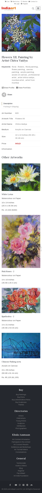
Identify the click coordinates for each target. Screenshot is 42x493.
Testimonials (21, 463)
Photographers (21, 428)
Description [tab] (7, 103)
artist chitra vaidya (26, 77)
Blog (21, 468)
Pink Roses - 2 (8, 271)
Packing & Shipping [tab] (11, 107)
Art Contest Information (21, 439)
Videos (24, 466)
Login (18, 4)
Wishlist (24, 1)
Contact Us (33, 1)
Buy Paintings (21, 394)
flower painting (18, 69)
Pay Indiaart (21, 473)
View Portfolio (24, 88)
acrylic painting (27, 72)
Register (25, 4)
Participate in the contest (21, 442)
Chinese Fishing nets (11, 362)
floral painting (32, 67)
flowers (21, 67)
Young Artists (21, 421)
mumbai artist (18, 80)
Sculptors (21, 423)
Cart (7, 1)
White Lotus (7, 194)
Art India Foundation (21, 476)
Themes (21, 405)
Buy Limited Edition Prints (21, 400)
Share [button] (8, 95)
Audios (18, 466)
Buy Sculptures (21, 402)
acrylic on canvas (19, 75)
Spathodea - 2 (8, 316)
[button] (33, 9)
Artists (21, 416)
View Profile (9, 88)
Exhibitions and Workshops (21, 447)
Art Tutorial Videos (21, 449)
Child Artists (21, 418)
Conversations (21, 452)
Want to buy (15, 1)
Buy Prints (21, 397)
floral (14, 67)
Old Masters (21, 426)
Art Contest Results (21, 444)
